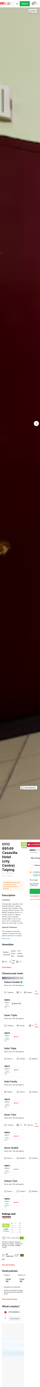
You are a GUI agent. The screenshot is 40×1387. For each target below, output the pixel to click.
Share (34, 11)
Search (25, 4)
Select (16, 1037)
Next (36, 423)
